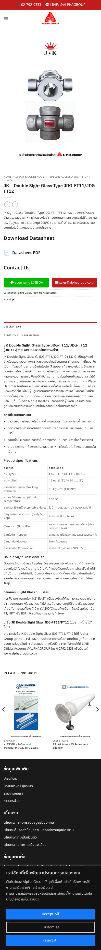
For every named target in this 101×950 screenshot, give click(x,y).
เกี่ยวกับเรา (11, 778)
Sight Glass (24, 293)
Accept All (50, 914)
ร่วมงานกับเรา (13, 793)
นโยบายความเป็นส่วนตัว (20, 837)
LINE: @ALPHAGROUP (67, 4)
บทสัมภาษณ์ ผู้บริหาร (18, 786)
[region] (50, 908)
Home (8, 177)
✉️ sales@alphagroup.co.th (75, 282)
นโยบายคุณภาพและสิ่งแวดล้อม (25, 844)
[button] (6, 18)
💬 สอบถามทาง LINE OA (26, 282)
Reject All (50, 940)
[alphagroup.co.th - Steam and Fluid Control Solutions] (50, 18)
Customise (50, 927)
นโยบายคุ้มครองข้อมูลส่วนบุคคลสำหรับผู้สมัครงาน (39, 830)
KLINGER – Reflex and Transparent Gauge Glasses (21, 746)
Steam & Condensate (29, 177)
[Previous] (4, 719)
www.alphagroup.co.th (20, 653)
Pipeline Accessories (63, 177)
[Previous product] (15, 204)
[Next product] (7, 204)
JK (13, 300)
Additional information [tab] (21, 335)
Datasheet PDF (22, 253)
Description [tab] (12, 327)
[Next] (97, 719)
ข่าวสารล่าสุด (13, 800)
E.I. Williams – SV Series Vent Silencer (70, 746)
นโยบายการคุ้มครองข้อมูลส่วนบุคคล (29, 822)
